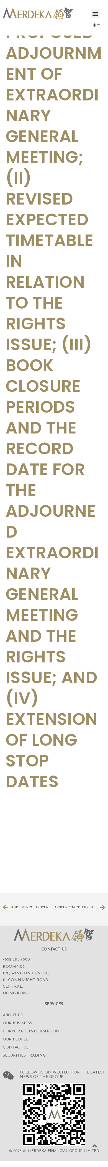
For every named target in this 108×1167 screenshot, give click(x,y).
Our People (16, 1039)
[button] (95, 13)
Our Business (17, 1023)
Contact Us (16, 1047)
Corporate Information (31, 1031)
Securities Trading (24, 1055)
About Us (13, 1015)
